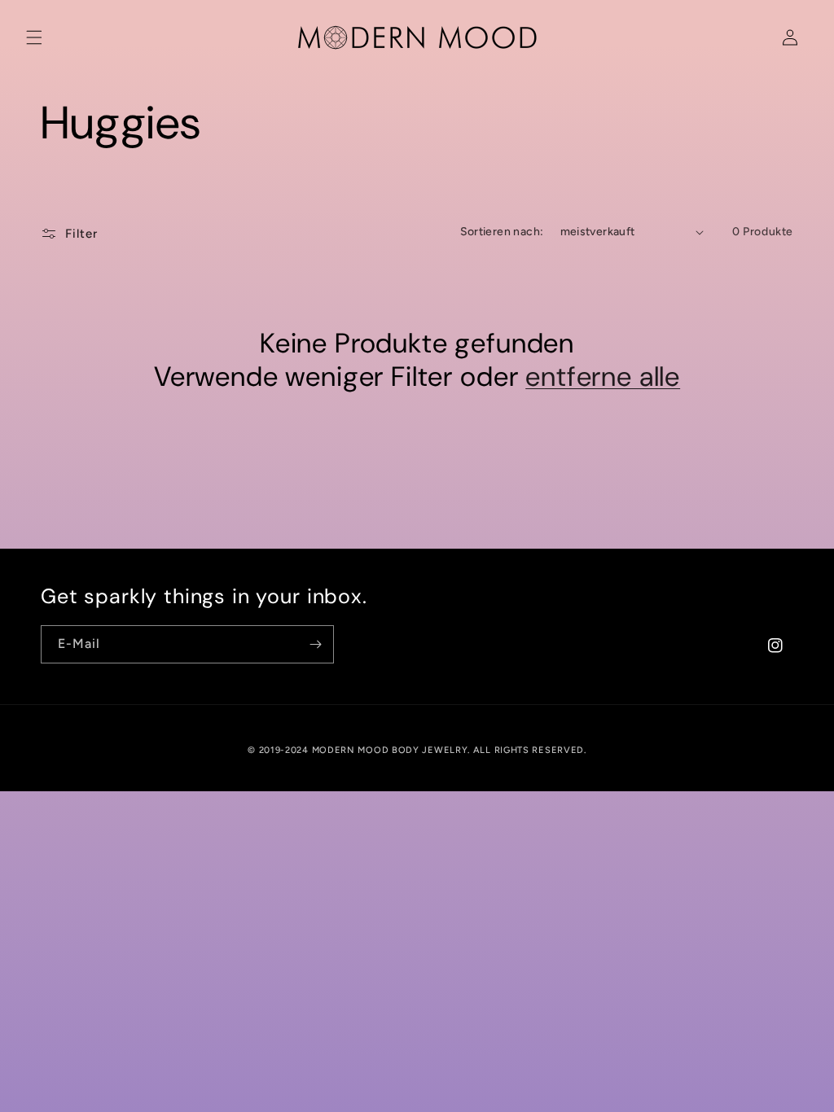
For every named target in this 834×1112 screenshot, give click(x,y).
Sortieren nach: (502, 232)
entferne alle (602, 377)
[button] (34, 37)
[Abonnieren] (315, 644)
